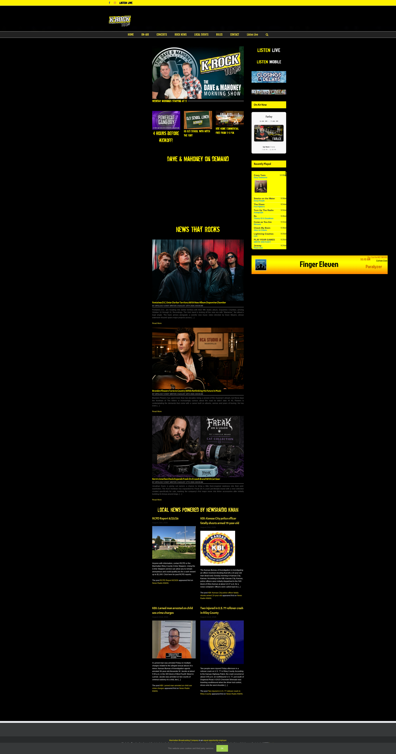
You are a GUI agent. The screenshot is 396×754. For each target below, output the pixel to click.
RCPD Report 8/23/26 (165, 518)
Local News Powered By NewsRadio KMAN (198, 509)
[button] (267, 34)
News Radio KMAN (160, 583)
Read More (157, 323)
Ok (222, 748)
